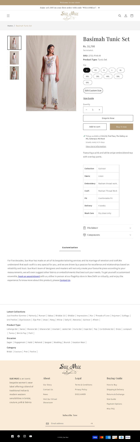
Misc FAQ (110, 408)
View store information (96, 146)
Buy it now (121, 126)
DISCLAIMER (80, 394)
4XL (108, 76)
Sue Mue (65, 437)
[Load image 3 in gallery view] (14, 73)
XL (121, 70)
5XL (118, 76)
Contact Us (65, 280)
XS (95, 70)
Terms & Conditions (83, 384)
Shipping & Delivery (115, 389)
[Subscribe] (91, 423)
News (45, 394)
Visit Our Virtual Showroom (50, 401)
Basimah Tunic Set (24, 25)
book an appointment (29, 276)
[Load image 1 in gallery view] (14, 43)
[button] (8, 16)
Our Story (47, 384)
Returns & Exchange (115, 394)
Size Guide (111, 399)
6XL (87, 82)
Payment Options (114, 404)
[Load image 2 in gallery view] (14, 58)
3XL (98, 76)
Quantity (86, 104)
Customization (70, 247)
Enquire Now (108, 118)
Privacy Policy (81, 389)
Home (10, 25)
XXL (87, 76)
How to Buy (112, 384)
